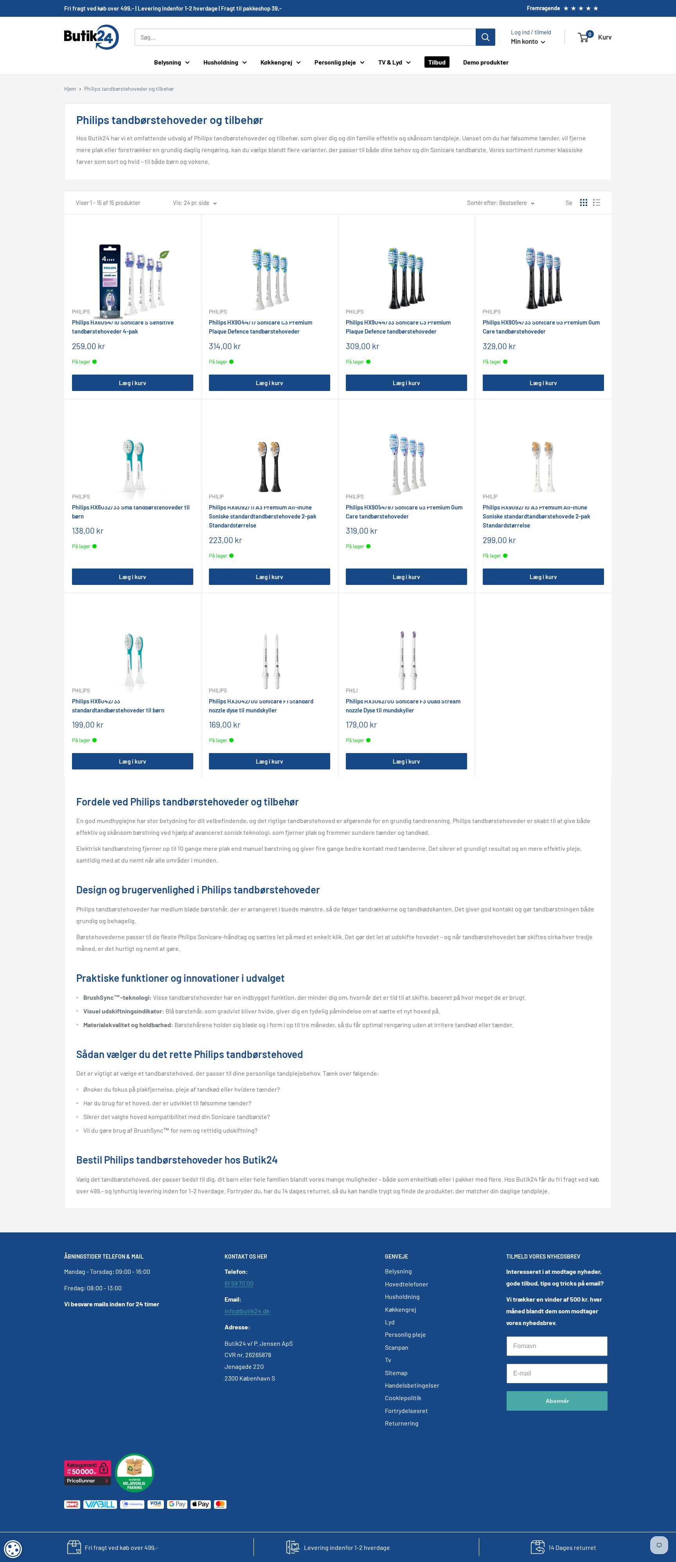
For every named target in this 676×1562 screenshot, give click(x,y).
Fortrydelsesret (406, 1410)
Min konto (525, 41)
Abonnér (557, 1401)
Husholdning (220, 62)
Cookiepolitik (403, 1397)
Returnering (402, 1423)
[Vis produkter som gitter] (583, 202)
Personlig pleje (335, 62)
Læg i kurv (132, 382)
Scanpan (396, 1347)
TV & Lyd (390, 62)
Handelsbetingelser (412, 1385)
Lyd (390, 1321)
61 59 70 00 (239, 1283)
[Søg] (485, 37)
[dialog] (13, 1549)
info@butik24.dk (247, 1311)
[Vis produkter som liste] (596, 202)
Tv (388, 1359)
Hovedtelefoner (406, 1284)
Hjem (70, 88)
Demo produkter (486, 62)
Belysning (167, 62)
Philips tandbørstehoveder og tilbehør (129, 88)
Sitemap (396, 1372)
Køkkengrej (276, 62)
